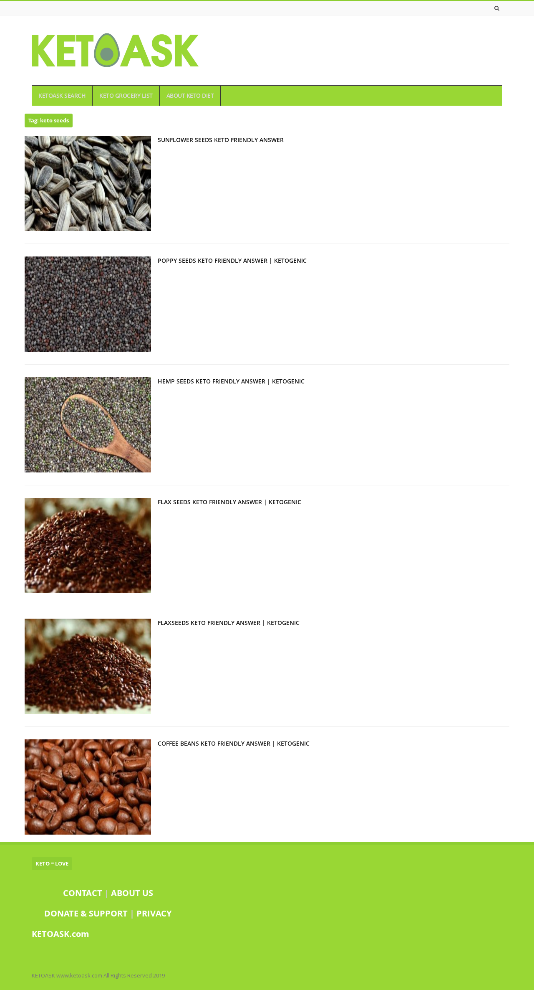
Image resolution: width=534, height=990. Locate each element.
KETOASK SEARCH (62, 95)
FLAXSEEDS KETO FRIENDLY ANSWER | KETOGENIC (229, 623)
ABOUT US (132, 893)
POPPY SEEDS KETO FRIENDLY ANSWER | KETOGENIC (232, 260)
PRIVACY (153, 913)
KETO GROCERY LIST (126, 95)
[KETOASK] (115, 50)
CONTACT (82, 893)
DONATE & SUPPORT (87, 913)
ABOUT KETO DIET (190, 95)
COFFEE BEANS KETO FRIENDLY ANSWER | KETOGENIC (234, 743)
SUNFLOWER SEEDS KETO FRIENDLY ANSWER (221, 140)
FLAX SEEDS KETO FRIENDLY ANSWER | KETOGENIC (229, 502)
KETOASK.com (60, 933)
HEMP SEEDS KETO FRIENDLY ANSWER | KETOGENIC (231, 381)
